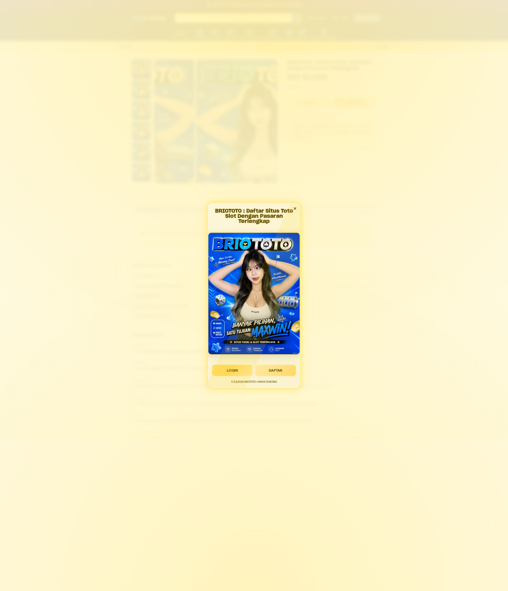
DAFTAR (276, 370)
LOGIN (232, 370)
